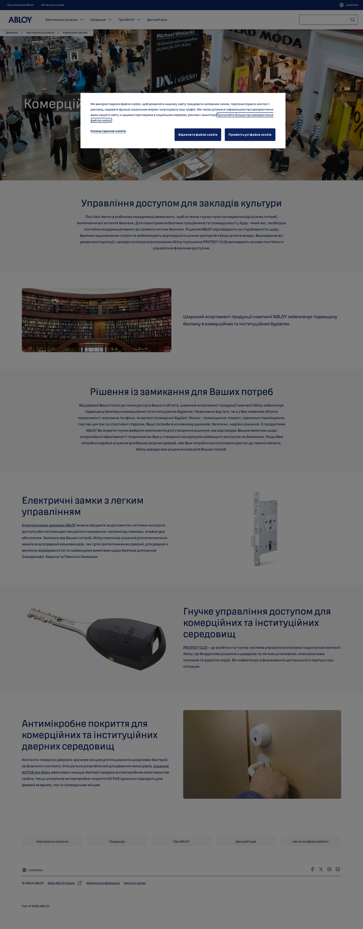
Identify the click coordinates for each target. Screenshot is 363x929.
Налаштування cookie (108, 131)
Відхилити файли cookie (198, 135)
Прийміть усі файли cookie (250, 135)
